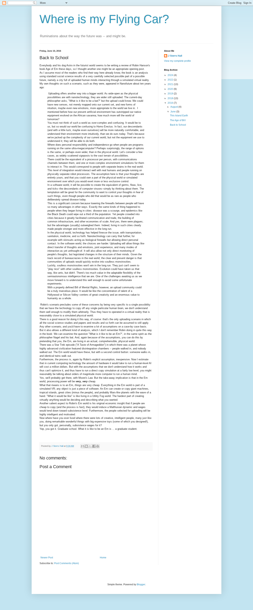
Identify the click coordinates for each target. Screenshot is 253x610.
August (174, 106)
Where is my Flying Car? (104, 19)
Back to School (178, 124)
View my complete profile (177, 61)
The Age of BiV (178, 120)
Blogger (141, 584)
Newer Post (47, 557)
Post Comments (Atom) (66, 563)
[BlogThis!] (86, 446)
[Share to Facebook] (94, 446)
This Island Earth (179, 115)
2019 (171, 93)
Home (103, 557)
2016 (171, 103)
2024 (171, 75)
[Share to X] (90, 446)
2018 (171, 98)
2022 (171, 79)
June (173, 111)
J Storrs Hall (175, 55)
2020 (171, 89)
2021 (171, 84)
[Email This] (83, 446)
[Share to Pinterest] (98, 446)
